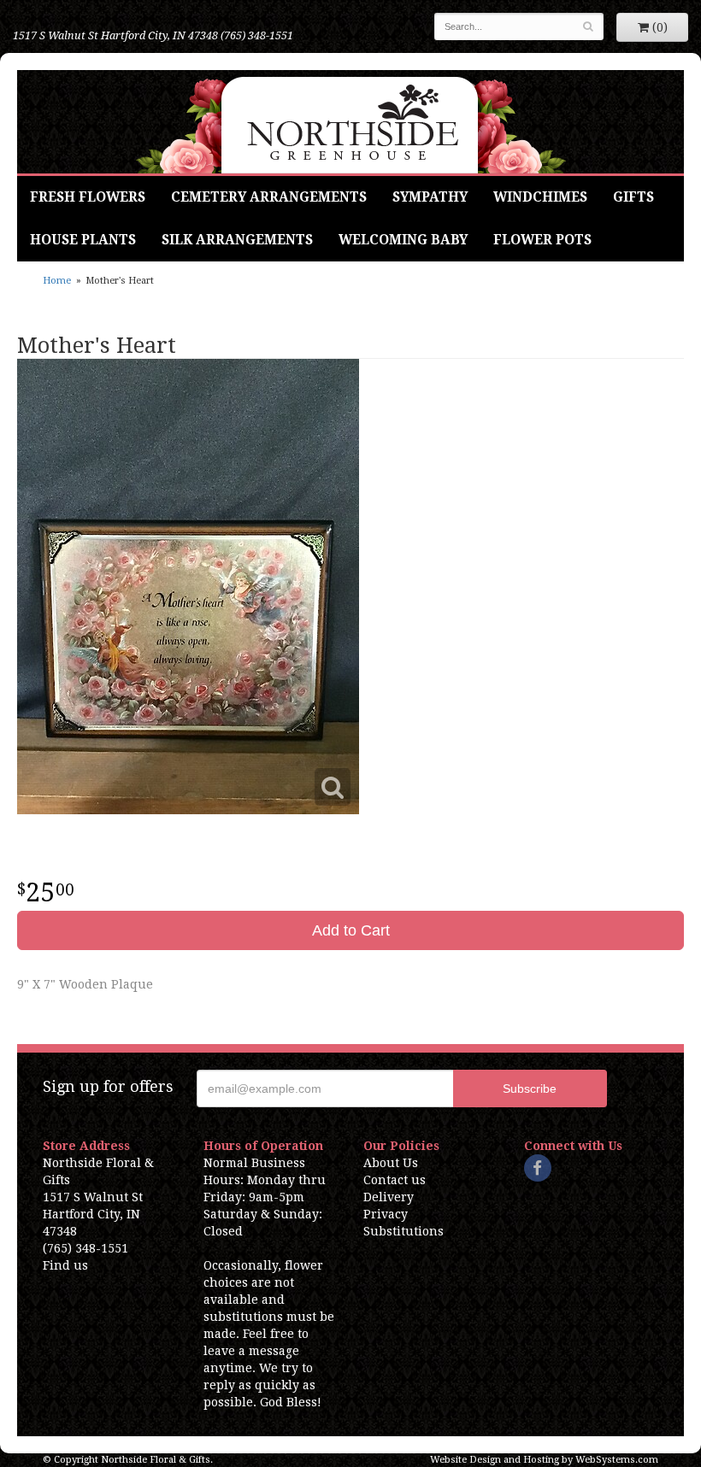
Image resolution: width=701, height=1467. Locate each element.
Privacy (385, 1214)
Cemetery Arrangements (269, 197)
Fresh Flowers (87, 197)
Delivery (388, 1197)
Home (57, 280)
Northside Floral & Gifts (351, 121)
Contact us (394, 1180)
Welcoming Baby (403, 240)
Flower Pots (542, 240)
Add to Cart (351, 930)
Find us (65, 1265)
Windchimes (540, 197)
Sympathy (430, 197)
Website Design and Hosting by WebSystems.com (544, 1459)
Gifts (633, 197)
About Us (390, 1163)
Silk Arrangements (237, 240)
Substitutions (403, 1231)
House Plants (83, 240)
